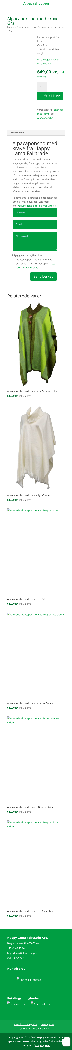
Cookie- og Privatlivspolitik (34, 1028)
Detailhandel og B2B (25, 1024)
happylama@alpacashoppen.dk (25, 953)
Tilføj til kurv (50, 96)
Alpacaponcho (45, 117)
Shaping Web (42, 1045)
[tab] (36, 133)
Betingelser (47, 1024)
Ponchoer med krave (26, 27)
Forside (11, 27)
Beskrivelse (17, 132)
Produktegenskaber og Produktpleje (37, 205)
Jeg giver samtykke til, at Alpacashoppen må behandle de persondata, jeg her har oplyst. (35, 261)
